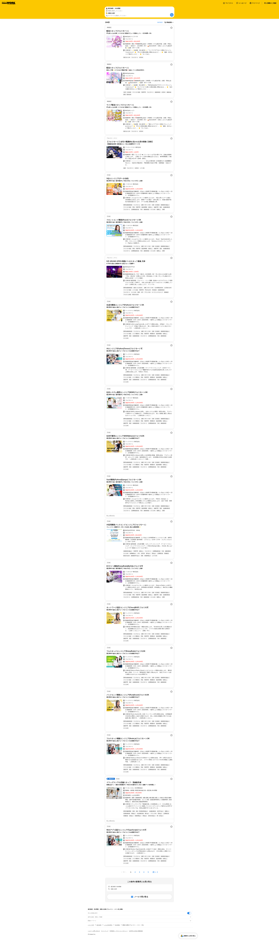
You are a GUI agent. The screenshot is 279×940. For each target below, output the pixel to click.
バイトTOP (91, 925)
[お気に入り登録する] (171, 27)
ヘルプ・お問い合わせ (94, 931)
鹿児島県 (99, 925)
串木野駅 (117, 925)
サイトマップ (104, 931)
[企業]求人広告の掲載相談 (136, 931)
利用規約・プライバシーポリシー (119, 931)
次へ (154, 872)
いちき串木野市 (108, 925)
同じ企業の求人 (110, 515)
